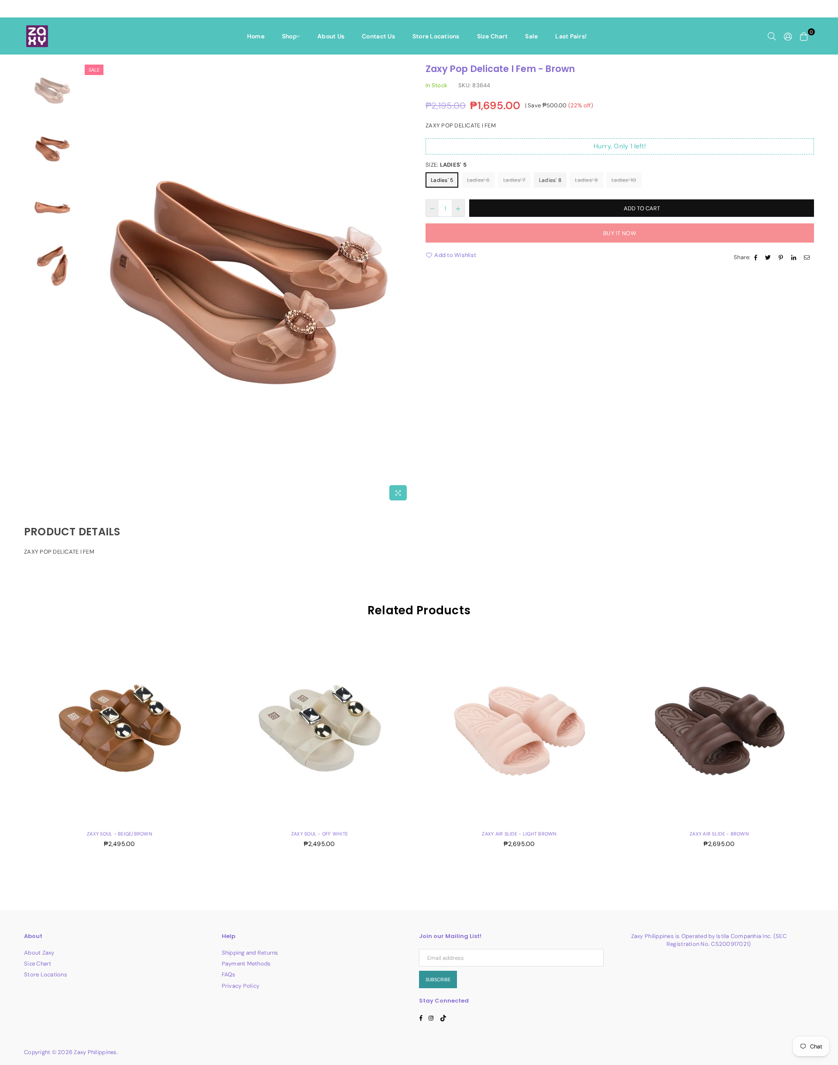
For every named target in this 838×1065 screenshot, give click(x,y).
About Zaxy (39, 952)
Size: (446, 164)
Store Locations (436, 36)
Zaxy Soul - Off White (319, 834)
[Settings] (788, 36)
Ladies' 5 (442, 180)
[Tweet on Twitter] (769, 257)
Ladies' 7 (514, 180)
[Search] (772, 36)
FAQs (229, 974)
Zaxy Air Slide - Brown (719, 834)
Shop (289, 36)
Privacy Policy (241, 986)
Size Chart (492, 36)
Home (255, 36)
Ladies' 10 (623, 180)
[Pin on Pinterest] (782, 257)
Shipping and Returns (250, 952)
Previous (90, 283)
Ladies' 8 (550, 180)
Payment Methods (246, 963)
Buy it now (619, 233)
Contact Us (378, 36)
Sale (531, 36)
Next (404, 283)
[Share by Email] (808, 257)
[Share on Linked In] (794, 257)
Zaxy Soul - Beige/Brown (119, 834)
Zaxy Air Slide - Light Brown (519, 834)
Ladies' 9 (586, 180)
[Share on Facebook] (756, 257)
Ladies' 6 (478, 180)
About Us (330, 36)
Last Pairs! (571, 36)
